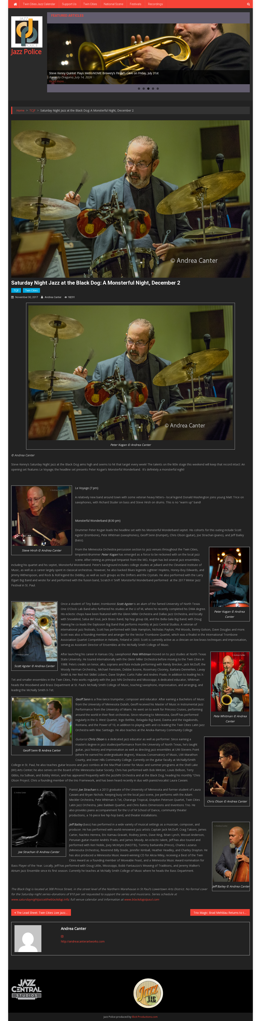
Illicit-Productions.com (145, 1017)
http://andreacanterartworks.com (83, 941)
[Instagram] (62, 936)
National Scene (113, 4)
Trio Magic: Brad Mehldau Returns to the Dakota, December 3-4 (222, 913)
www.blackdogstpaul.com (141, 899)
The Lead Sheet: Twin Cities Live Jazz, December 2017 (44, 913)
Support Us (69, 4)
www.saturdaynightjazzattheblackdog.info (40, 899)
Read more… (57, 81)
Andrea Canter (53, 297)
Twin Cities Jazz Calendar (39, 4)
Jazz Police (26, 51)
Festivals (135, 4)
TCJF (16, 290)
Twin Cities (90, 4)
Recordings (155, 4)
